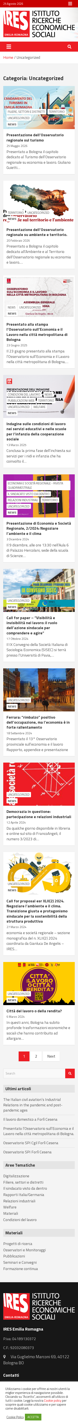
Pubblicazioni (14, 1256)
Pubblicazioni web (21, 400)
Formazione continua (20, 1269)
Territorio (57, 111)
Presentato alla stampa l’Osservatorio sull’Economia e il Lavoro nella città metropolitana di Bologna (37, 331)
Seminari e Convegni (20, 1262)
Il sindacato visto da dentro (29, 494)
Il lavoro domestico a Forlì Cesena (30, 1119)
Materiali (10, 1213)
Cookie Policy (15, 1417)
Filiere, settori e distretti (26, 111)
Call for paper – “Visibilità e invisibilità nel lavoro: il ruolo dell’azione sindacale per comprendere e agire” (31, 625)
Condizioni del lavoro (24, 394)
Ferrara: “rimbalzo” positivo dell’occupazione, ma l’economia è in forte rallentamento (38, 722)
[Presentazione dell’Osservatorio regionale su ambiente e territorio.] (39, 202)
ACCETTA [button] (33, 1417)
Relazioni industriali (23, 500)
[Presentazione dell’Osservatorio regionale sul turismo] (39, 107)
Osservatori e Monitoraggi (24, 1250)
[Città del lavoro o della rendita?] (39, 983)
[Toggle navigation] (8, 47)
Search (70, 1073)
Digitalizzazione (16, 1176)
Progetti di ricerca (17, 1244)
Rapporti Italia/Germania (23, 1195)
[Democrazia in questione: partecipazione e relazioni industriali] (39, 784)
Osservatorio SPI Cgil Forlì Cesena (30, 1143)
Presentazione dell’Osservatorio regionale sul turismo (35, 137)
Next (51, 1056)
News (12, 124)
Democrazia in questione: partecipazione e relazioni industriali (38, 814)
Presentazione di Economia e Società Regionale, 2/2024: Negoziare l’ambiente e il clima (38, 528)
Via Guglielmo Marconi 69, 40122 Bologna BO (36, 1359)
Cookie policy (52, 1400)
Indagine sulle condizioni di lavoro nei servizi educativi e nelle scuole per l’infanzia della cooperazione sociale (36, 431)
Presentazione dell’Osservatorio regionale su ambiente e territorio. (36, 232)
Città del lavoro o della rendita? (34, 1011)
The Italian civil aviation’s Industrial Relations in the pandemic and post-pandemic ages (32, 1105)
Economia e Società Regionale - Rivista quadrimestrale (35, 485)
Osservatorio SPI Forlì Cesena (27, 1152)
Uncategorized (19, 118)
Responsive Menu (70, 3)
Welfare (39, 406)
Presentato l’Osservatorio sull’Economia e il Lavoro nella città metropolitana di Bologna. (38, 1131)
